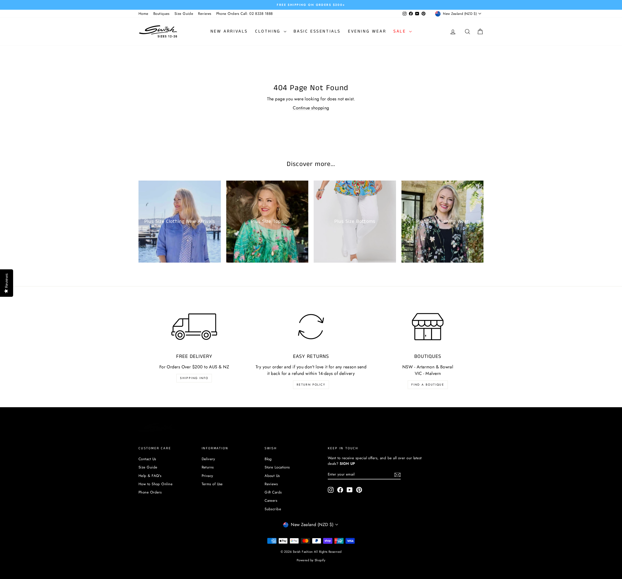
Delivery (208, 459)
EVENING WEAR (367, 31)
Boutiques (161, 13)
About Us (272, 475)
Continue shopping (311, 108)
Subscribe (273, 509)
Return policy (311, 384)
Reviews (204, 13)
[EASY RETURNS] (311, 326)
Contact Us (147, 459)
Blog (268, 459)
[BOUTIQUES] (428, 326)
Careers (271, 500)
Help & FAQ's (149, 475)
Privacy (207, 475)
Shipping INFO (194, 378)
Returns (208, 467)
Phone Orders (150, 492)
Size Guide (183, 13)
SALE (400, 31)
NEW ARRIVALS (229, 31)
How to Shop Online (155, 484)
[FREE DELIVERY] (194, 326)
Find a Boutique (427, 384)
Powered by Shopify (311, 560)
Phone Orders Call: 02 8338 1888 (244, 13)
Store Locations (277, 467)
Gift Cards (273, 492)
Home (143, 13)
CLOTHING (269, 31)
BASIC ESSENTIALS (317, 31)
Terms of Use (212, 484)
